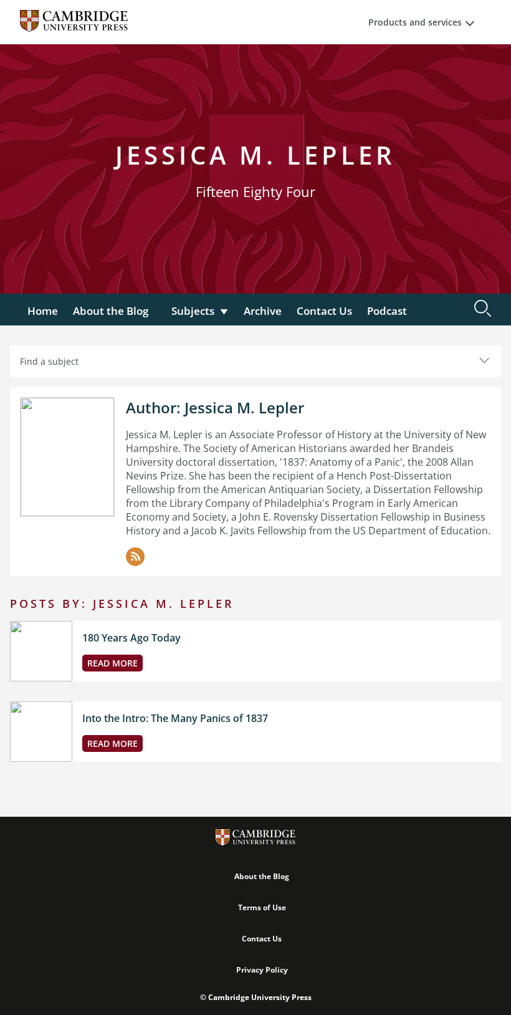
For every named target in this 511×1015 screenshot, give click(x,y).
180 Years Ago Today (131, 638)
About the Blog (110, 311)
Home (42, 311)
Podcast (387, 311)
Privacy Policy (262, 969)
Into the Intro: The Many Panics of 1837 (175, 718)
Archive (263, 311)
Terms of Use (262, 907)
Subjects (192, 311)
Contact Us (324, 311)
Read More (112, 663)
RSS (135, 556)
